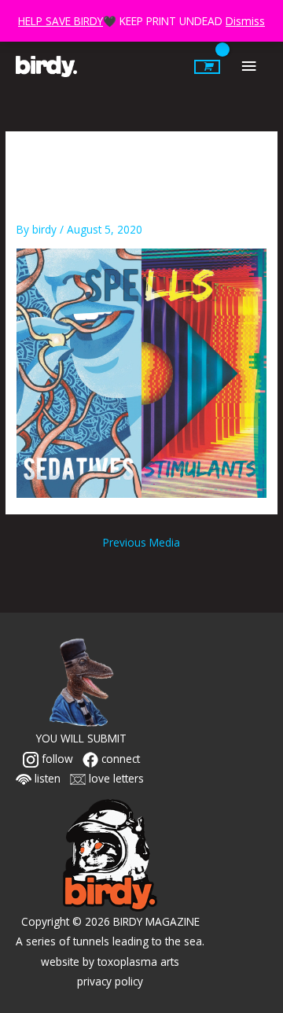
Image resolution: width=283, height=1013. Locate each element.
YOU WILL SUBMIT (81, 738)
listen (46, 778)
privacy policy (110, 981)
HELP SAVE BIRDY (60, 20)
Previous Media (141, 542)
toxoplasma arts (138, 961)
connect (119, 758)
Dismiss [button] (245, 20)
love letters (115, 778)
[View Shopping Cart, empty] (207, 67)
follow (56, 758)
